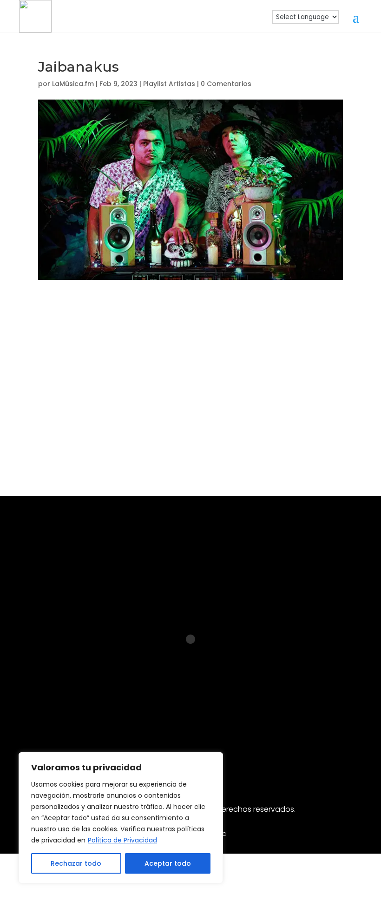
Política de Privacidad (122, 840)
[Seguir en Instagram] (116, 716)
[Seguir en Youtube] (205, 716)
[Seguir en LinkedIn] (176, 716)
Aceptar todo (168, 863)
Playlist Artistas (169, 83)
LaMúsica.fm (73, 83)
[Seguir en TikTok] (235, 716)
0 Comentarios (226, 83)
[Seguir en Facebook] (146, 716)
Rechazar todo (76, 863)
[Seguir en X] (265, 716)
